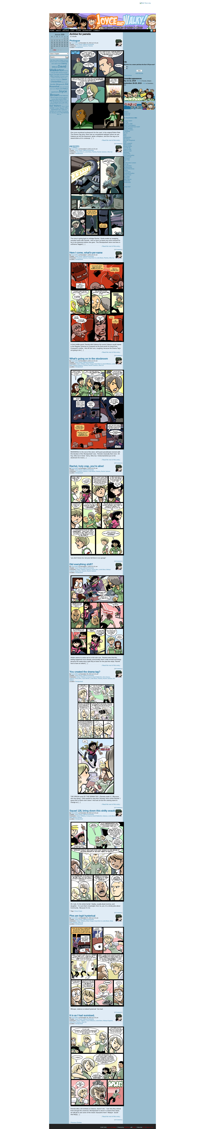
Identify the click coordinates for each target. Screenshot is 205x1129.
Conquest (79, 46)
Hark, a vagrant (127, 143)
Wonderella (126, 181)
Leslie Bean (88, 152)
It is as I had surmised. (82, 1015)
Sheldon (125, 170)
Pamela (90, 46)
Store (78, 30)
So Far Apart (126, 172)
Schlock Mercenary (128, 169)
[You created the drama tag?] (96, 793)
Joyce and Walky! (103, 21)
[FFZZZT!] (97, 235)
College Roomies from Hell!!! (131, 127)
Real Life (125, 164)
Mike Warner (73, 817)
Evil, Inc (125, 133)
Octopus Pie (126, 154)
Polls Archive (128, 75)
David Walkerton (58, 68)
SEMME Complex (54, 108)
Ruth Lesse (58, 103)
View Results (139, 73)
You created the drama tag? (85, 671)
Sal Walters (55, 105)
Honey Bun (95, 569)
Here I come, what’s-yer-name (86, 252)
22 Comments (118, 355)
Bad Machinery (127, 167)
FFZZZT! (74, 146)
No (127, 68)
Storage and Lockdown (56, 111)
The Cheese (65, 111)
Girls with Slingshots (129, 140)
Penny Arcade (127, 157)
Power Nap (126, 160)
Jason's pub (64, 82)
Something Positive (128, 173)
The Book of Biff (127, 124)
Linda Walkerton (64, 95)
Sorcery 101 (126, 113)
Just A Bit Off (126, 148)
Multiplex (125, 112)
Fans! (124, 134)
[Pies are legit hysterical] (97, 1006)
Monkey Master (59, 100)
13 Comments (118, 1012)
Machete (53, 97)
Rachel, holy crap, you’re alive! (87, 466)
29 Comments (118, 668)
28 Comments (118, 463)
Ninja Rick (78, 571)
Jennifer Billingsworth (57, 84)
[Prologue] (97, 129)
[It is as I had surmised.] (97, 1106)
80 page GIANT (127, 121)
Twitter (151, 30)
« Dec (54, 50)
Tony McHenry (64, 112)
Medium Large (127, 151)
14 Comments (118, 561)
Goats (125, 142)
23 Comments (118, 249)
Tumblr (96, 30)
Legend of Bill (127, 149)
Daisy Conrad (58, 61)
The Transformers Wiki (130, 118)
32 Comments (118, 143)
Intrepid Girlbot (127, 146)
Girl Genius (126, 139)
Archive (65, 30)
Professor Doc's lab (58, 102)
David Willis (74, 43)
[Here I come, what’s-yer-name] (97, 341)
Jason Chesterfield (59, 80)
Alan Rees (52, 60)
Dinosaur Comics (128, 130)
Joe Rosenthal (59, 85)
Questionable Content (129, 163)
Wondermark (127, 182)
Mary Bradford (59, 99)
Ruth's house (64, 103)
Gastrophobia (127, 137)
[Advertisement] (93, 7)
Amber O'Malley (59, 60)
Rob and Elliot (127, 166)
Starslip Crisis (127, 175)
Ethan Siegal (90, 364)
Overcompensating (128, 155)
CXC (144, 83)
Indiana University (55, 77)
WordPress (127, 1127)
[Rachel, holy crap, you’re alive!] (97, 555)
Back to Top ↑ (150, 1127)
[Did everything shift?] (97, 654)
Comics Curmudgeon (129, 125)
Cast (72, 30)
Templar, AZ (126, 115)
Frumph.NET (127, 187)
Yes (127, 67)
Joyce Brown (58, 93)
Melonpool (126, 152)
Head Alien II (57, 76)
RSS (154, 30)
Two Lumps (126, 176)
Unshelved (126, 178)
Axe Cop (125, 122)
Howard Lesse (64, 76)
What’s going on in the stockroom (89, 358)
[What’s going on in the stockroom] (97, 449)
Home (52, 30)
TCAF (138, 81)
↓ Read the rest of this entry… (111, 140)
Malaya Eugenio (78, 365)
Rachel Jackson (102, 152)
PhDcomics (126, 158)
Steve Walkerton (62, 109)
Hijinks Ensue (127, 145)
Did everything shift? (81, 564)
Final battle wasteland (59, 74)
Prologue (75, 40)
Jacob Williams (106, 364)
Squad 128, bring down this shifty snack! (92, 810)
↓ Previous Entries (76, 1122)
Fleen (125, 136)
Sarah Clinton (65, 106)
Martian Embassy (59, 97)
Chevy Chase (78, 911)
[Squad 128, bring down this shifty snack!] (97, 901)
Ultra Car (59, 114)
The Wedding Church (55, 112)
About (58, 30)
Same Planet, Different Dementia (84, 44)
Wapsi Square (127, 179)
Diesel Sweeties (128, 128)
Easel (134, 1127)
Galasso (85, 46)
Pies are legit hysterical (82, 915)
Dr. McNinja (126, 131)
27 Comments (118, 807)
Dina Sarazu (59, 72)
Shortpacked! (79, 47)
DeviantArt (87, 30)
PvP (124, 161)
